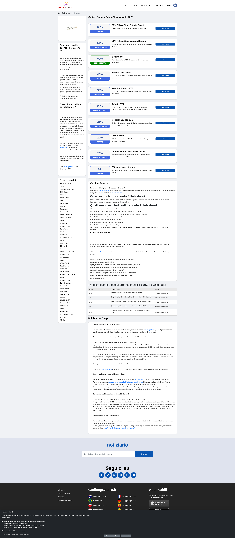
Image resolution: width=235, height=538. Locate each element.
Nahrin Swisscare (66, 237)
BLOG (169, 5)
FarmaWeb (63, 234)
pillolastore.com (117, 193)
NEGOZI (135, 5)
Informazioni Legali (65, 500)
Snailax (62, 186)
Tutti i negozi (66, 13)
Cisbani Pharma (65, 217)
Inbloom (62, 297)
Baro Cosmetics (65, 283)
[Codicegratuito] (65, 5)
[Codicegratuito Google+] (101, 475)
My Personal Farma (66, 314)
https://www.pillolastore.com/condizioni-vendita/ (119, 428)
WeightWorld (64, 263)
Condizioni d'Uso (64, 493)
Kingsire (63, 206)
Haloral (62, 232)
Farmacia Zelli (65, 303)
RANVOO (63, 291)
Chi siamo (61, 490)
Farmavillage (64, 254)
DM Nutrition (64, 246)
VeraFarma (63, 223)
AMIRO (62, 277)
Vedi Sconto (165, 28)
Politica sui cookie (6, 517)
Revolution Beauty (66, 183)
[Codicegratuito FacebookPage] (114, 475)
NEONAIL (63, 260)
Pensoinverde (64, 306)
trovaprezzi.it (64, 147)
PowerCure (64, 243)
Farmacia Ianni (65, 226)
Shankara (63, 195)
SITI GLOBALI (159, 5)
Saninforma (64, 229)
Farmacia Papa (65, 280)
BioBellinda (64, 192)
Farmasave (64, 209)
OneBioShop (64, 294)
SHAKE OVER (65, 300)
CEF (61, 200)
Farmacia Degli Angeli (67, 274)
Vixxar (62, 249)
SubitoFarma (64, 266)
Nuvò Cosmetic (65, 271)
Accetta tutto (126, 536)
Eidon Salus (64, 286)
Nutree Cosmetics (66, 215)
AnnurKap (63, 269)
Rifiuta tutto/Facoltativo (112, 536)
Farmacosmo (64, 289)
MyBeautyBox (64, 257)
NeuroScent (64, 203)
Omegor (62, 220)
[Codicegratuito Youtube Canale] (133, 475)
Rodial (62, 240)
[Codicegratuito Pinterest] (120, 475)
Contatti (61, 497)
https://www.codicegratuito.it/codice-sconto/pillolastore (125, 382)
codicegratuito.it (69, 167)
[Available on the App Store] (159, 503)
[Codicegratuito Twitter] (108, 475)
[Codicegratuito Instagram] (127, 475)
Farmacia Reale (65, 212)
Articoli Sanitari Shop (67, 189)
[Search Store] (175, 5)
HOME (126, 5)
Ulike (62, 308)
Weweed (63, 317)
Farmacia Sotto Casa (67, 252)
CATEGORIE (146, 5)
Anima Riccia (64, 197)
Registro (144, 454)
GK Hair (62, 320)
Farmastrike (64, 311)
